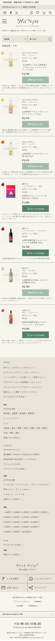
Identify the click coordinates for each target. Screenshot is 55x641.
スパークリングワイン (13, 372)
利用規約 (38, 602)
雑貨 (17, 392)
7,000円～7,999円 (11, 527)
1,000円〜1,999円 (21, 512)
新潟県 (22, 413)
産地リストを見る (11, 438)
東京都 (6, 413)
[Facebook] (10, 12)
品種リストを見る (11, 499)
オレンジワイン (32, 372)
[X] (16, 12)
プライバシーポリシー (22, 602)
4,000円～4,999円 (30, 517)
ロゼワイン (28, 367)
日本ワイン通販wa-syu (10, 31)
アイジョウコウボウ (12, 464)
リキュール (35, 382)
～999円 (7, 512)
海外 (17, 433)
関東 (20, 428)
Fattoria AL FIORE (30, 454)
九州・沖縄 (8, 433)
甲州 (5, 489)
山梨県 (14, 413)
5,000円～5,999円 (11, 522)
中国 (38, 428)
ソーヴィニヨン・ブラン (26, 484)
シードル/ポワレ (10, 377)
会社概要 (19, 606)
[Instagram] (4, 12)
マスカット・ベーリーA (13, 494)
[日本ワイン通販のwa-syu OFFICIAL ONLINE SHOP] (27, 21)
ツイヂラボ (30, 459)
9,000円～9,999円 (11, 532)
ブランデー (8, 382)
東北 (13, 428)
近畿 (32, 428)
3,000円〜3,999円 (11, 517)
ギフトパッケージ (29, 392)
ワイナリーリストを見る (14, 469)
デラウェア (44, 484)
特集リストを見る (11, 554)
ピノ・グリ (14, 489)
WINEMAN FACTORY (13, 459)
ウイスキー (25, 387)
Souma (16, 454)
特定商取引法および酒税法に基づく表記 (28, 597)
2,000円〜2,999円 (39, 512)
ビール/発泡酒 (21, 382)
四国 (44, 428)
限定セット (8, 392)
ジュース (36, 387)
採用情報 (31, 606)
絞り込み (33, 39)
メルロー (25, 489)
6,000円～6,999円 (30, 522)
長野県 (31, 413)
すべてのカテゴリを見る (14, 397)
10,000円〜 (27, 532)
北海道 (6, 428)
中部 (26, 428)
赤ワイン (7, 367)
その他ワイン (26, 377)
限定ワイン (39, 377)
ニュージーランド (11, 418)
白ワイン (17, 367)
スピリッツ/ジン (10, 387)
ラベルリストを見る (12, 545)
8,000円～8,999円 (30, 527)
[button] (15, 39)
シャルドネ (8, 484)
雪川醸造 (7, 454)
